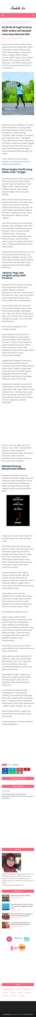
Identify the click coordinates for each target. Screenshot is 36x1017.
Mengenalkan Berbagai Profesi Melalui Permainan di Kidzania (20, 923)
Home (3, 21)
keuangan (28, 992)
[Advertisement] (18, 424)
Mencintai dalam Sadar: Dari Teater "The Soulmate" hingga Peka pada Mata (22, 906)
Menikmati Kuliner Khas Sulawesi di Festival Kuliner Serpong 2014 (22, 915)
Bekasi (19, 989)
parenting (22, 996)
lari (9, 765)
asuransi (12, 992)
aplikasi (5, 992)
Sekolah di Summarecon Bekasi (20, 896)
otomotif (13, 996)
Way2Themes (19, 1014)
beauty (20, 992)
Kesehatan (26, 989)
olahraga (9, 21)
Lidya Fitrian (6, 38)
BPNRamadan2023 (8, 989)
